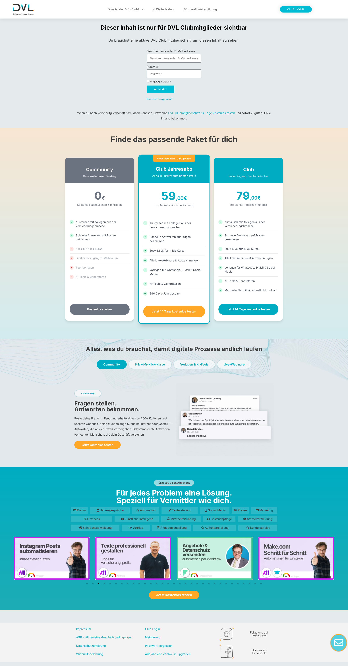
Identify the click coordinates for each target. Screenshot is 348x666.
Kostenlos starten (99, 309)
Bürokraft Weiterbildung (200, 9)
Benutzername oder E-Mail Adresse (171, 51)
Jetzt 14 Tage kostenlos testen (174, 311)
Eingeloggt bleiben (160, 81)
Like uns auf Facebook (259, 651)
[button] (87, 583)
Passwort (153, 66)
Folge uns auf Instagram (259, 634)
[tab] (112, 364)
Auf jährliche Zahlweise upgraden (167, 654)
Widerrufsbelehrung (89, 654)
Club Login (152, 629)
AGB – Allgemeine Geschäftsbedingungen (104, 637)
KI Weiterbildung (164, 9)
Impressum (83, 629)
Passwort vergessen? (159, 99)
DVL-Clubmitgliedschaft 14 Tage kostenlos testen (201, 113)
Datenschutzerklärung (91, 645)
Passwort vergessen (158, 645)
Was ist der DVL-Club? (124, 9)
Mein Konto (152, 637)
